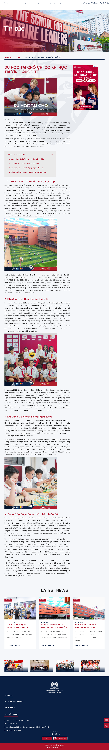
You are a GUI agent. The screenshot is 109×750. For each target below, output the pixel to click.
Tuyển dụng (80, 3)
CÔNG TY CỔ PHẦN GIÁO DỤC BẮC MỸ (18, 720)
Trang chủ (7, 57)
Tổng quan (6, 3)
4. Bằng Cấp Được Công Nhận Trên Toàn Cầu (28, 172)
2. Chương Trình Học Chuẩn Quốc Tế (24, 163)
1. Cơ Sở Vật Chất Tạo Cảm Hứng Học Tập (27, 159)
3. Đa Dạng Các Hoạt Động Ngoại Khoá (26, 168)
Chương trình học (26, 3)
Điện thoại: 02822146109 (12, 730)
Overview (87, 3)
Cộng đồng (51, 3)
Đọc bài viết (12, 645)
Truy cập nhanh (69, 3)
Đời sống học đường (39, 3)
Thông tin (60, 3)
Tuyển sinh (15, 3)
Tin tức (18, 57)
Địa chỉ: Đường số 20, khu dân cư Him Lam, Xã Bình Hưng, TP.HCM (27, 727)
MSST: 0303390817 (10, 724)
